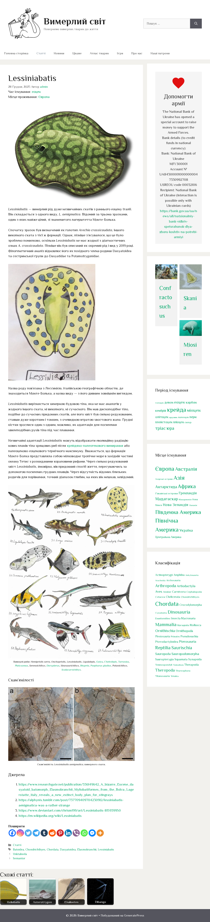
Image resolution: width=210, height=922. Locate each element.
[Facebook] (12, 833)
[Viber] (76, 833)
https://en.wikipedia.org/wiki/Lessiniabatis (50, 816)
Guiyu (99, 661)
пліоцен (178, 422)
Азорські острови (164, 479)
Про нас (136, 53)
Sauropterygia (164, 659)
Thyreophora (183, 670)
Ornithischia (165, 631)
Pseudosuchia (189, 636)
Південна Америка (178, 512)
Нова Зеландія (175, 504)
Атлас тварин (99, 53)
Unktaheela (20, 854)
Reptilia (163, 647)
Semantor (19, 858)
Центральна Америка (168, 537)
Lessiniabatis (106, 849)
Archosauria (173, 580)
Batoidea (18, 849)
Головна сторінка (16, 53)
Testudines (178, 665)
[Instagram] (20, 833)
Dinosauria (179, 612)
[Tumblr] (44, 833)
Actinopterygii (164, 574)
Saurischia (181, 647)
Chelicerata (173, 596)
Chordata (52, 849)
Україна (186, 530)
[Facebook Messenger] (92, 833)
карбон (191, 402)
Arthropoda (165, 585)
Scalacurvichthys (71, 669)
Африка (187, 486)
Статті (41, 53)
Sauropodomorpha (185, 654)
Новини (59, 53)
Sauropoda (163, 654)
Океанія (193, 505)
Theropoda (165, 670)
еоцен (36, 92)
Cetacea (160, 597)
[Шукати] (196, 23)
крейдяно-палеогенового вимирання (95, 446)
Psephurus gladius (100, 665)
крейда (176, 409)
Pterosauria (187, 641)
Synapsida (195, 659)
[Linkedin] (68, 833)
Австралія (186, 469)
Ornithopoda (184, 631)
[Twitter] (28, 833)
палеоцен (183, 417)
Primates (175, 636)
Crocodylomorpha (190, 604)
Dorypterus (53, 665)
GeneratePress (134, 915)
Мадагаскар (166, 499)
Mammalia (166, 624)
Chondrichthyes (35, 849)
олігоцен (161, 417)
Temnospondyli (163, 664)
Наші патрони (160, 53)
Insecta (175, 618)
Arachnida (160, 580)
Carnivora (179, 591)
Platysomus (21, 665)
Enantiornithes (162, 618)
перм (192, 417)
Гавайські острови (166, 493)
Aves (158, 591)
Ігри (120, 53)
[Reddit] (52, 833)
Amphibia (179, 574)
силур (188, 422)
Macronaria (188, 618)
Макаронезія (185, 499)
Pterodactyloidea (166, 641)
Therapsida (191, 664)
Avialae (167, 591)
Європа (44, 97)
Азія (179, 477)
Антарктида (166, 486)
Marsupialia (183, 625)
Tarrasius (123, 661)
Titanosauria (162, 676)
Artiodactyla (186, 586)
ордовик (173, 417)
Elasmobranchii (86, 849)
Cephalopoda (194, 591)
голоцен (159, 402)
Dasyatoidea (68, 849)
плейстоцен (163, 422)
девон (168, 402)
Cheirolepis (110, 661)
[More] (100, 833)
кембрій (160, 410)
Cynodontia (161, 613)
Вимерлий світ (75, 21)
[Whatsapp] (84, 833)
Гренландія (188, 493)
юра (170, 428)
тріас (160, 428)
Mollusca (195, 625)
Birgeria (84, 665)
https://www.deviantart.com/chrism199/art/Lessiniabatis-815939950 (70, 810)
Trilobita (175, 676)
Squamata (181, 659)
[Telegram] (36, 833)
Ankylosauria (192, 575)
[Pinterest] (60, 833)
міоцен (194, 410)
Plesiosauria (162, 636)
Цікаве (77, 53)
